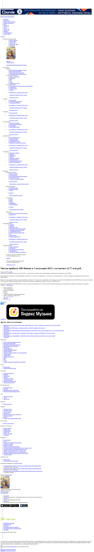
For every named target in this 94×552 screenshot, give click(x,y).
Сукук (11, 82)
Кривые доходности (9, 23)
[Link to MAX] (4, 514)
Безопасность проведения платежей (12, 442)
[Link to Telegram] (4, 509)
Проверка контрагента (15, 236)
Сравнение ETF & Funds (15, 124)
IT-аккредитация (8, 454)
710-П (5, 397)
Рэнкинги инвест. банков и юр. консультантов (21, 86)
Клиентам (6, 525)
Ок (1, 545)
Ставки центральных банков (16, 179)
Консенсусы (7, 20)
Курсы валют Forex (14, 177)
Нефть (11, 200)
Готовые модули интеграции (16, 249)
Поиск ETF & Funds (14, 123)
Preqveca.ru (6, 501)
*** (4, 297)
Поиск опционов (13, 138)
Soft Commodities (13, 204)
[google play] (14, 506)
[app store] (5, 506)
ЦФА (5, 24)
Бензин (11, 202)
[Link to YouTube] (4, 511)
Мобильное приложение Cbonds (17, 228)
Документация (13, 250)
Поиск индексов (13, 173)
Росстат (11, 190)
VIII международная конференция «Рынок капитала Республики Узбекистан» (23, 471)
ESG (10, 80)
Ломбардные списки (14, 83)
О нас (5, 441)
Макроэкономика (13, 189)
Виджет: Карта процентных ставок (12, 418)
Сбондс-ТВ (6, 30)
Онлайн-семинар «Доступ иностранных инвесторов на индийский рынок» (22, 466)
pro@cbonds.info (5, 492)
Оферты (11, 157)
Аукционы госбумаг (14, 158)
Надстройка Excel (8, 387)
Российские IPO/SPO (14, 102)
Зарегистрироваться (9, 16)
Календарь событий (14, 153)
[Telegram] (3, 304)
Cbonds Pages (12, 87)
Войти (2, 16)
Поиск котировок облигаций (16, 72)
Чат (10, 234)
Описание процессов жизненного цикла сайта (15, 449)
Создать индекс (7, 411)
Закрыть (3, 36)
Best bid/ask (6, 25)
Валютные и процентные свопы (17, 142)
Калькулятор (7, 459)
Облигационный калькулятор (16, 230)
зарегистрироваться (12, 546)
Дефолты (11, 154)
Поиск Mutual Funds (14, 127)
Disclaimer (6, 529)
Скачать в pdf (28, 448)
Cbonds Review (7, 431)
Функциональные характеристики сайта (14, 448)
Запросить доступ (10, 264)
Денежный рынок (13, 159)
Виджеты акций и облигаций (16, 232)
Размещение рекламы (9, 523)
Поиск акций (12, 100)
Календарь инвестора (14, 162)
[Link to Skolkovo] (8, 520)
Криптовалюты (13, 175)
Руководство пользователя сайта (12, 446)
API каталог (12, 248)
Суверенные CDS (13, 140)
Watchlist (6, 31)
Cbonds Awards (13, 88)
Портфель (6, 19)
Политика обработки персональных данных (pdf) (16, 453)
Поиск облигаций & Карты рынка (18, 70)
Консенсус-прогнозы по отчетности (18, 213)
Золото (5, 27)
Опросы (11, 90)
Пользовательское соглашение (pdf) (12, 528)
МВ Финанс (10, 285)
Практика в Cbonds (8, 444)
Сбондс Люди (7, 34)
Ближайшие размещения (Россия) (17, 74)
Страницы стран (13, 187)
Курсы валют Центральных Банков (18, 176)
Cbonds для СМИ (13, 44)
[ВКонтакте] (1, 304)
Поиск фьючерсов (14, 137)
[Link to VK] (4, 513)
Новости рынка (13, 40)
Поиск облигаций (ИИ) (9, 21)
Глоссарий (12, 45)
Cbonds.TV (3, 319)
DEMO (8, 258)
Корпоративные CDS (14, 141)
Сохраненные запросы (15, 231)
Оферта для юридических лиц (11, 452)
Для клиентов (7, 440)
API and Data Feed (13, 246)
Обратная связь (7, 524)
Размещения (12, 155)
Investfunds (6, 495)
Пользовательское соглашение (11, 527)
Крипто (6, 28)
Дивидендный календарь (15, 101)
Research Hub (12, 41)
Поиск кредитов (13, 113)
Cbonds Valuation (8, 351)
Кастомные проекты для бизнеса (17, 252)
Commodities (12, 203)
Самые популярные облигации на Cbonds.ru (15, 362)
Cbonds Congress (18, 463)
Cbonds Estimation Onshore (10, 350)
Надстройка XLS (8, 32)
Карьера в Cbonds (8, 445)
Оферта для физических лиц (11, 450)
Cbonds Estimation (8, 348)
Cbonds (11, 272)
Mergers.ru (6, 498)
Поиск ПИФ (12, 125)
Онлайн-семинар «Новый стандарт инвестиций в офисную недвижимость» (23, 468)
